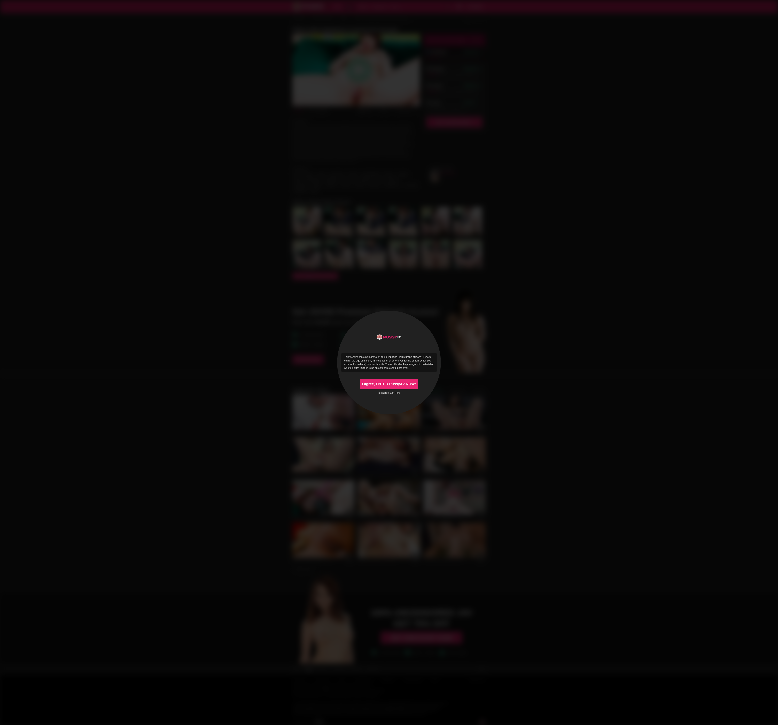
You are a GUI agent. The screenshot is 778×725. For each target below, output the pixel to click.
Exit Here (395, 392)
